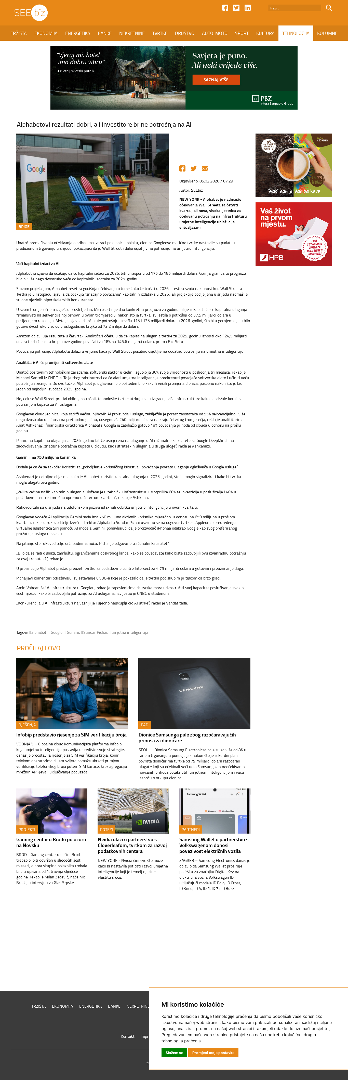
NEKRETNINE (132, 33)
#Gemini (71, 632)
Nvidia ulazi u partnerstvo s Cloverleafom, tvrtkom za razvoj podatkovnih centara (132, 845)
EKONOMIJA (46, 33)
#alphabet (37, 632)
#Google (55, 632)
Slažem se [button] (174, 1052)
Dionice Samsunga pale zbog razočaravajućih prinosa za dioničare (187, 737)
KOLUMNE (327, 33)
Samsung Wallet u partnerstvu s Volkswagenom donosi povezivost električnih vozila (213, 845)
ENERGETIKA (77, 33)
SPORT (242, 33)
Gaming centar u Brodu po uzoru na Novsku (51, 842)
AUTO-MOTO (214, 33)
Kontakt (128, 1036)
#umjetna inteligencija (128, 632)
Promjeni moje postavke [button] (213, 1052)
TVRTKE (159, 33)
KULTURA (265, 33)
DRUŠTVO (184, 33)
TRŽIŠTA (19, 33)
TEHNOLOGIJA (296, 33)
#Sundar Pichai (94, 632)
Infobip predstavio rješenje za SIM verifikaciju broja (71, 734)
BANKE (105, 33)
